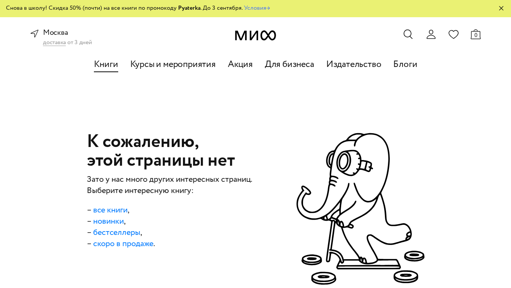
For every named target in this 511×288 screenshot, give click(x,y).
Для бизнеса (289, 64)
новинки (108, 221)
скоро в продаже (123, 244)
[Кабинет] (431, 34)
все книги (110, 210)
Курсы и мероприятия (173, 64)
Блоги (405, 64)
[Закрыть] (501, 8)
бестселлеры (116, 233)
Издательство (354, 64)
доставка (54, 43)
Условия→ (257, 8)
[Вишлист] (453, 34)
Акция (240, 64)
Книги (106, 64)
